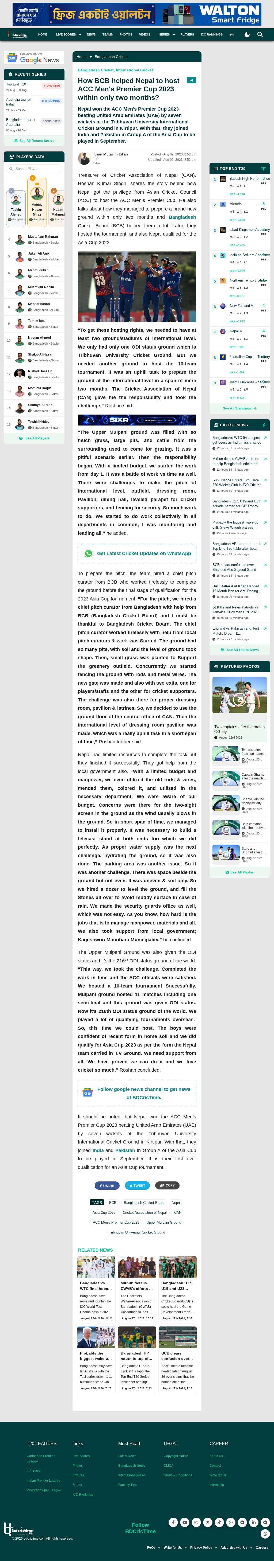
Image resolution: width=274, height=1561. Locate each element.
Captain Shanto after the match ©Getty (253, 776)
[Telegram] (265, 1522)
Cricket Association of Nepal (145, 1213)
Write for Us (218, 1475)
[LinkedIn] (253, 1522)
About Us (216, 1456)
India (98, 1150)
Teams (107, 34)
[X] (207, 1522)
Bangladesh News (131, 1466)
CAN (177, 1213)
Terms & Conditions (178, 1475)
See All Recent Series (37, 141)
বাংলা (232, 34)
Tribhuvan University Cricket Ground (137, 1232)
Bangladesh (182, 217)
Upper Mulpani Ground (164, 1222)
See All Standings (237, 408)
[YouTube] (184, 1522)
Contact (215, 1466)
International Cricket (134, 70)
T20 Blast (33, 1471)
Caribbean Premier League (41, 1458)
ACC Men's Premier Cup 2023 (116, 1222)
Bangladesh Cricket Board (144, 1203)
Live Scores (81, 1456)
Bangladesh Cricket (111, 56)
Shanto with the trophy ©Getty (253, 801)
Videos (144, 34)
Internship (217, 1485)
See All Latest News (243, 650)
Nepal (176, 1203)
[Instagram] (196, 1522)
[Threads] (265, 1534)
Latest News (127, 1456)
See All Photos (242, 872)
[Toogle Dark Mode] (247, 34)
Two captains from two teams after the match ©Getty (253, 752)
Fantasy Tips (127, 1485)
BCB (112, 1203)
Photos (126, 34)
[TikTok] (219, 1522)
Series (77, 1485)
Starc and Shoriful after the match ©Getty (253, 850)
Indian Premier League (43, 1480)
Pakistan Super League (44, 1490)
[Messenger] (242, 1522)
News (91, 34)
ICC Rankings (212, 34)
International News (132, 1475)
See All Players (37, 438)
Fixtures (78, 1475)
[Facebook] (173, 1522)
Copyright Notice (176, 1456)
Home (42, 34)
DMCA (168, 1466)
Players (187, 34)
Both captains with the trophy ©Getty (252, 826)
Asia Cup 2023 (104, 1213)
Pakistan (125, 1150)
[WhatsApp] (230, 1522)
